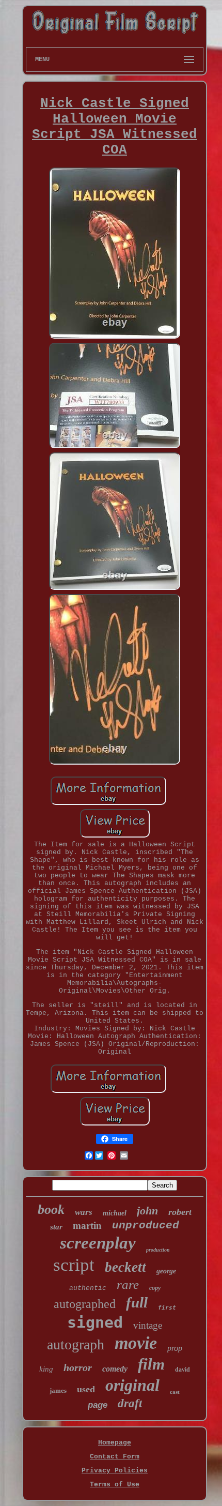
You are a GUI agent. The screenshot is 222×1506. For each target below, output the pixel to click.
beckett (125, 1267)
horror (78, 1367)
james (58, 1390)
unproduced (145, 1225)
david (182, 1369)
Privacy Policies (115, 1470)
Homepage (114, 1443)
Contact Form (114, 1457)
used (86, 1389)
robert (180, 1212)
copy (155, 1287)
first (167, 1307)
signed (95, 1322)
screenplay (98, 1243)
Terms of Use (114, 1484)
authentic (87, 1288)
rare (128, 1284)
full (137, 1302)
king (46, 1369)
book (51, 1209)
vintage (147, 1325)
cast (175, 1392)
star (56, 1227)
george (166, 1271)
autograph (75, 1344)
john (147, 1210)
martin (87, 1225)
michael (114, 1213)
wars (83, 1212)
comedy (115, 1368)
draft (130, 1403)
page (97, 1405)
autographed (85, 1304)
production (158, 1250)
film (151, 1364)
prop (174, 1348)
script (73, 1265)
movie (136, 1342)
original (132, 1385)
